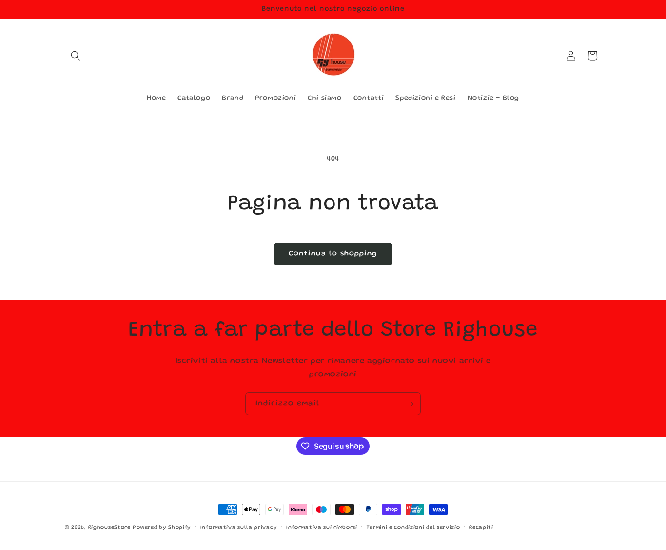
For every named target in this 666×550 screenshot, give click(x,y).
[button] (75, 55)
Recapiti (481, 527)
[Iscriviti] (409, 403)
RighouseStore (109, 527)
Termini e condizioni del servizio (413, 527)
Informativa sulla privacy (238, 527)
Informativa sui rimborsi (321, 527)
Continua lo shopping (333, 253)
